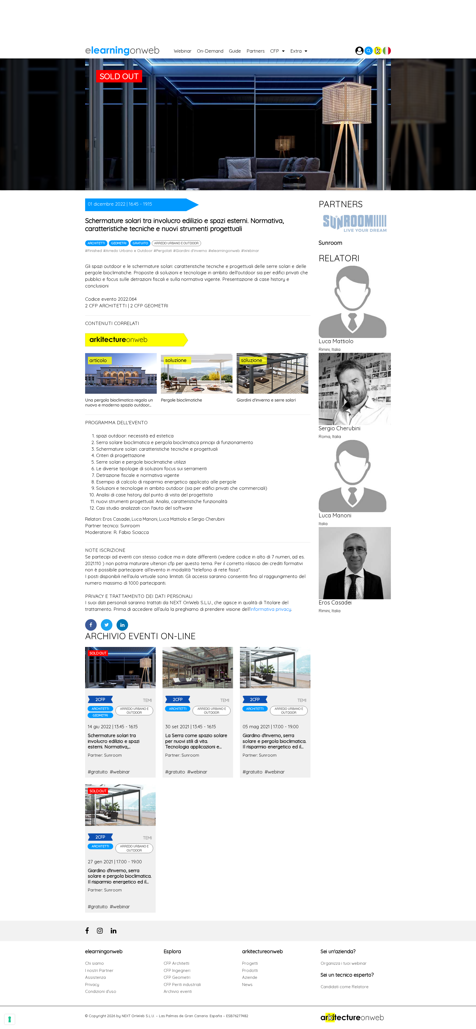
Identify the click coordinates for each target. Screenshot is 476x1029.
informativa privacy (270, 609)
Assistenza (95, 977)
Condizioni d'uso (100, 991)
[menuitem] (185, 49)
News (247, 984)
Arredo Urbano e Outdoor (176, 243)
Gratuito (140, 243)
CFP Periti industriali (182, 984)
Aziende (249, 977)
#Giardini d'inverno (190, 250)
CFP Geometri (177, 977)
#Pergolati (163, 250)
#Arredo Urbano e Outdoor (127, 250)
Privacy (92, 984)
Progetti (250, 963)
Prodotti (250, 970)
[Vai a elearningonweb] (129, 49)
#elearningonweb (224, 250)
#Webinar (250, 250)
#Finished (93, 250)
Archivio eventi (178, 991)
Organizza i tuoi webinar (344, 963)
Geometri (118, 243)
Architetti (96, 243)
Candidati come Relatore (345, 986)
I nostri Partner (99, 970)
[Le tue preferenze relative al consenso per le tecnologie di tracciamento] (9, 1019)
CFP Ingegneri (177, 970)
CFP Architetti (176, 963)
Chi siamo (94, 963)
